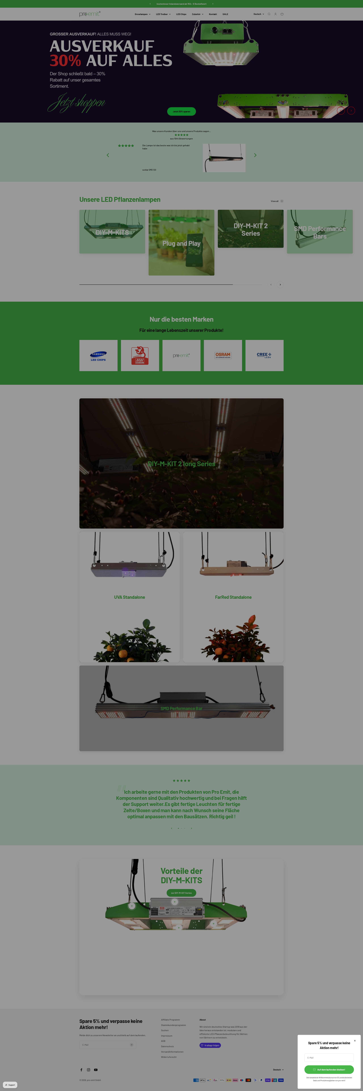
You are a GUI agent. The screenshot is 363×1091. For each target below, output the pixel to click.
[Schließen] (354, 1040)
